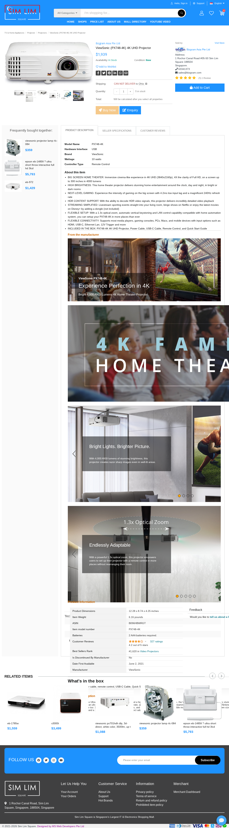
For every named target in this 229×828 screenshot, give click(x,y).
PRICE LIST (96, 21)
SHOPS (82, 21)
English (218, 3)
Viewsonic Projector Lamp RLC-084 (41, 142)
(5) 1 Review (204, 78)
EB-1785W (13, 723)
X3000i (55, 723)
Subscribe (208, 760)
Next (221, 676)
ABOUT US (113, 21)
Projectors (42, 33)
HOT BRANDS (105, 800)
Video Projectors (149, 651)
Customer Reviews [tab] (152, 130)
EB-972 (29, 182)
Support (200, 3)
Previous (212, 676)
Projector (31, 33)
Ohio (142, 83)
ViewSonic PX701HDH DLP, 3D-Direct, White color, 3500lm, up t (113, 725)
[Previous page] (75, 454)
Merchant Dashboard (187, 791)
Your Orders (68, 796)
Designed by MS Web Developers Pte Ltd (60, 826)
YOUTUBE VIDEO (159, 21)
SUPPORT (103, 796)
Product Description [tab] (79, 130)
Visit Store (220, 43)
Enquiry (132, 110)
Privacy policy (145, 791)
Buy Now (109, 110)
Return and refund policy (151, 800)
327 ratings (156, 641)
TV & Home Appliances (14, 33)
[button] (137, 641)
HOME (70, 21)
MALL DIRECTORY (134, 21)
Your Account (69, 791)
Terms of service (146, 796)
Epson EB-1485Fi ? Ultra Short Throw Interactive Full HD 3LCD (39, 165)
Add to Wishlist (107, 66)
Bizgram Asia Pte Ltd (108, 43)
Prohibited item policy (149, 804)
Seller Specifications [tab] (116, 130)
